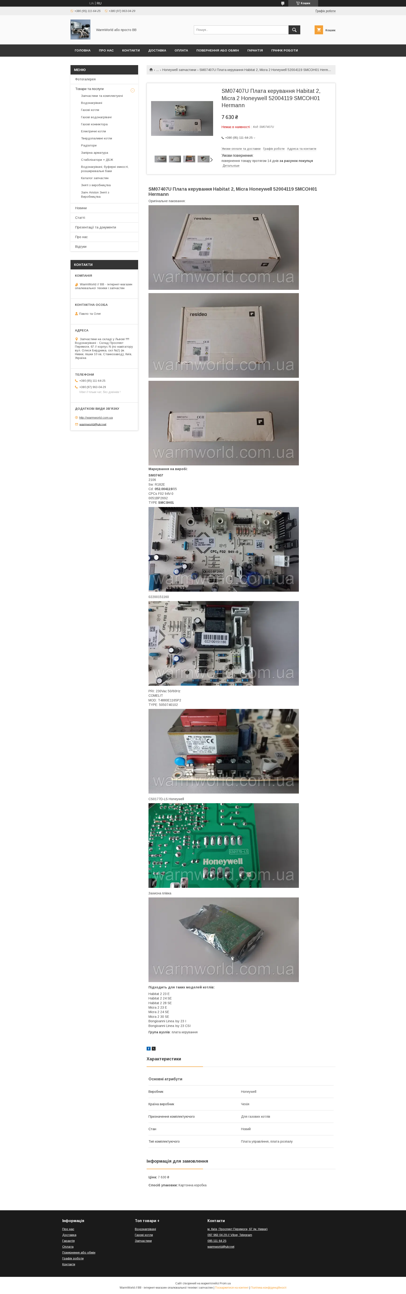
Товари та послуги (89, 89)
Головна (82, 50)
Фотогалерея (85, 79)
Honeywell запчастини (179, 70)
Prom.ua (225, 1283)
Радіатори (89, 145)
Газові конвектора (94, 124)
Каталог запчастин (95, 178)
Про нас (106, 50)
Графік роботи (284, 50)
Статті (80, 218)
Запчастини (143, 1241)
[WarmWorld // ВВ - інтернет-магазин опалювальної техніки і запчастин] (80, 38)
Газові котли (90, 110)
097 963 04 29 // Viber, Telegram (229, 1235)
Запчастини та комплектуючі (102, 96)
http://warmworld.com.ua (96, 417)
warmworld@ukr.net (92, 424)
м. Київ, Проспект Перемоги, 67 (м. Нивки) (237, 1229)
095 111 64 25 (216, 1241)
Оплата (181, 50)
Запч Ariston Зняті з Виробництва (95, 194)
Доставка (157, 50)
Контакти (131, 50)
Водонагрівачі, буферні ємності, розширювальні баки (105, 169)
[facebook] (149, 1049)
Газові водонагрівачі (96, 117)
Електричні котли (93, 131)
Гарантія (255, 50)
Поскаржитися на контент (232, 1287)
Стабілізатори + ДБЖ (97, 159)
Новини (81, 208)
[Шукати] (294, 29)
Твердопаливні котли (96, 138)
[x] (154, 1049)
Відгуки (80, 246)
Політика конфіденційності (268, 1287)
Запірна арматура (94, 152)
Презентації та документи (95, 227)
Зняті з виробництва (96, 185)
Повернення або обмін (217, 50)
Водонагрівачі (91, 103)
